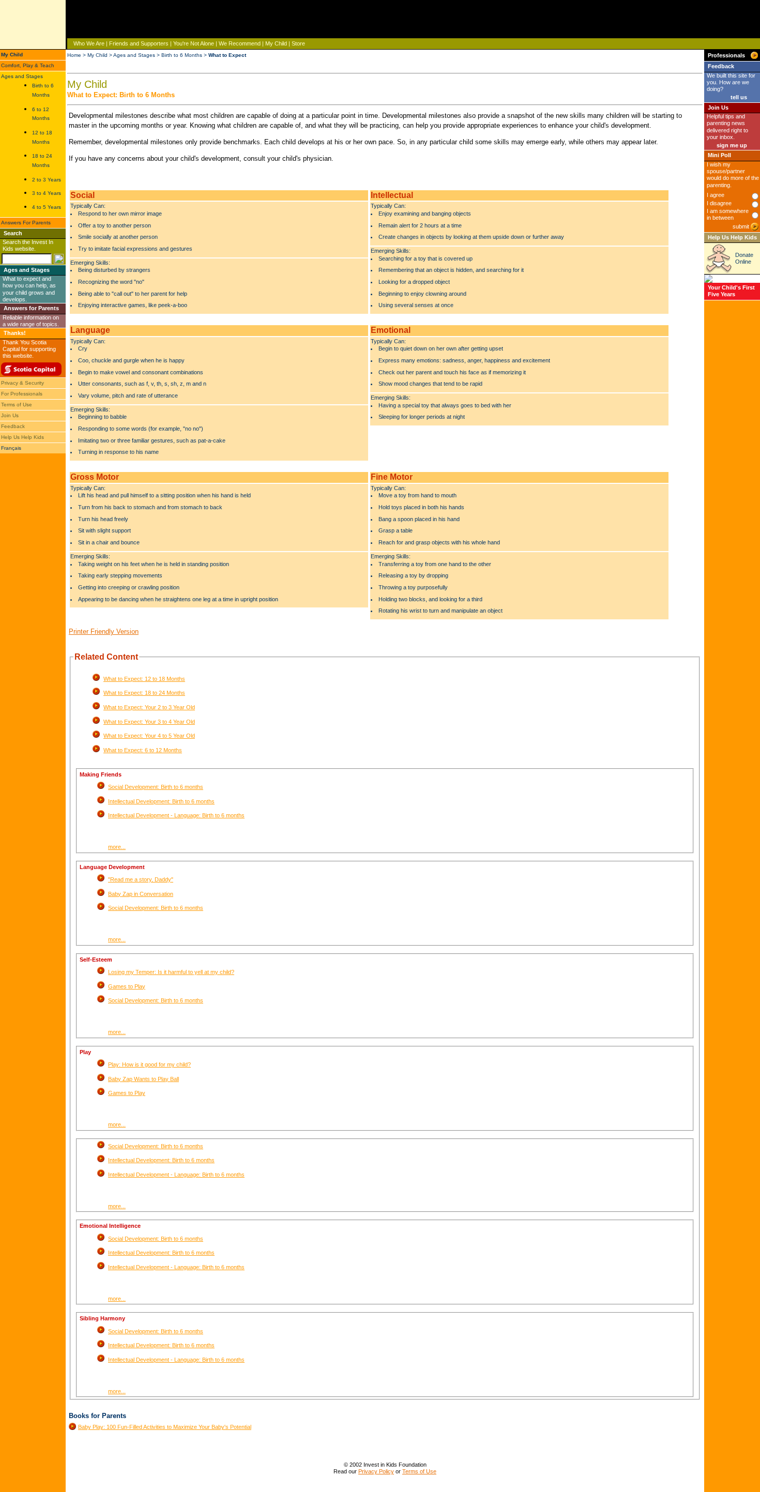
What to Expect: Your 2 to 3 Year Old (149, 707)
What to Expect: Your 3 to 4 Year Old (149, 722)
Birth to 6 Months (181, 55)
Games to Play (126, 986)
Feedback (13, 426)
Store (298, 43)
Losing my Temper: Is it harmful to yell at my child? (171, 972)
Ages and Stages (22, 76)
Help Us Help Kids (22, 437)
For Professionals (21, 394)
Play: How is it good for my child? (149, 1064)
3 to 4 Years (46, 193)
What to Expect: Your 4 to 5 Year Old (149, 736)
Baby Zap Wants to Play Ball (143, 1079)
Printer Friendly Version (104, 631)
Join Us (10, 415)
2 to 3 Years (46, 179)
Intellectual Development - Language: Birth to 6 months (176, 815)
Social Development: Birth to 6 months (155, 787)
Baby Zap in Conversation (140, 894)
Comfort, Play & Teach (27, 65)
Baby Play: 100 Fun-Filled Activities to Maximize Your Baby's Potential (164, 1427)
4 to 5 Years (46, 207)
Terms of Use (16, 404)
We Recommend (240, 43)
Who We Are (88, 43)
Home (74, 55)
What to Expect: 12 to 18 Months (144, 679)
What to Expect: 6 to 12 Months (142, 750)
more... (117, 847)
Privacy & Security (22, 383)
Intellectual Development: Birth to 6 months (161, 801)
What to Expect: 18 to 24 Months (144, 693)
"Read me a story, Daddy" (140, 879)
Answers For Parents (26, 222)
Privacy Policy (376, 1471)
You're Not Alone (193, 43)
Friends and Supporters (139, 43)
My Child (276, 43)
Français (11, 448)
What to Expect (227, 55)
